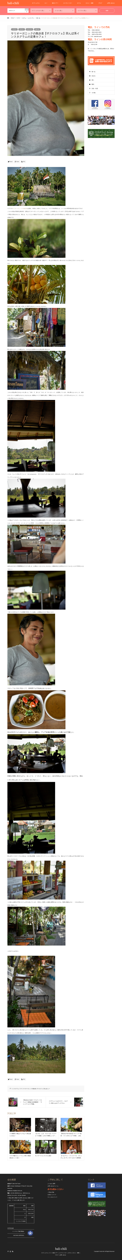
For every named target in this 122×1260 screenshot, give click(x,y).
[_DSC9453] (36, 899)
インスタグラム (15, 1088)
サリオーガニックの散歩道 (19, 208)
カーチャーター (67, 3)
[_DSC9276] (36, 609)
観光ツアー (55, 3)
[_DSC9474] (31, 1027)
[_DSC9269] (31, 853)
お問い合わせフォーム (53, 1186)
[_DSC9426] (36, 205)
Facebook (8, 1251)
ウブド (14, 29)
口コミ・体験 (89, 3)
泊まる (93, 76)
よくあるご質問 (51, 1183)
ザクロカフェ (40, 1088)
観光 (93, 84)
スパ (46, 3)
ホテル (79, 3)
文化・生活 (95, 88)
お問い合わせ (111, 3)
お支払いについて (52, 1194)
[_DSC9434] (36, 389)
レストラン (29, 29)
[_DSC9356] (36, 728)
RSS (12, 1251)
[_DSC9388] (31, 471)
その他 (93, 92)
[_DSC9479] (36, 945)
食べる (37, 29)
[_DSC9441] (36, 346)
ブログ (100, 3)
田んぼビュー (47, 1088)
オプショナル (36, 3)
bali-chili (61, 1249)
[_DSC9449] (36, 1073)
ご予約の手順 (51, 1192)
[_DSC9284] (36, 563)
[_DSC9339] (31, 685)
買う (93, 80)
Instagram (10, 1251)
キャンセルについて (52, 1197)
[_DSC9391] (36, 517)
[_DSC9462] (36, 303)
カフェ (21, 29)
